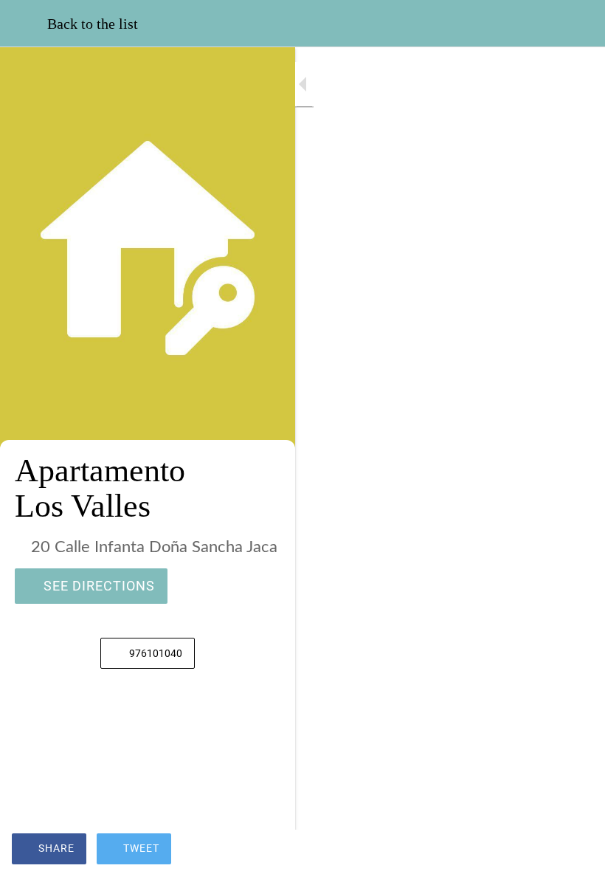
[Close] (23, 23)
